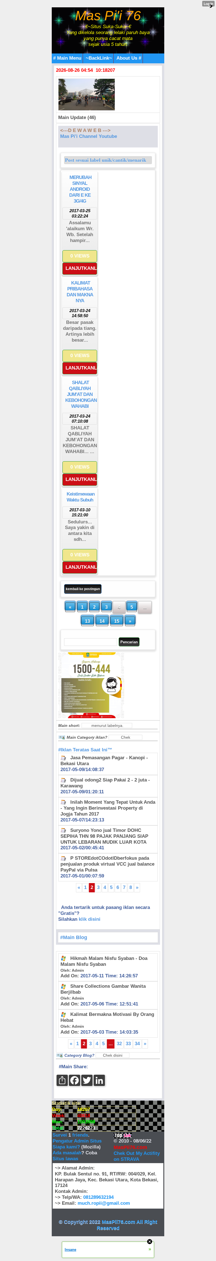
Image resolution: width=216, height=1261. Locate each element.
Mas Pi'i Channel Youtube (88, 136)
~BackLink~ (99, 58)
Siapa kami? (66, 1147)
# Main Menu (67, 58)
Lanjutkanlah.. (81, 268)
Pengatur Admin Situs (77, 1141)
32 (119, 1043)
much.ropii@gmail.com (104, 1203)
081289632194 (98, 1197)
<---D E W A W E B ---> (85, 130)
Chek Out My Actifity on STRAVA (137, 1156)
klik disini (89, 919)
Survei (60, 1135)
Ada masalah (67, 1152)
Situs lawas (65, 1158)
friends (80, 1135)
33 (128, 1043)
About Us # (128, 58)
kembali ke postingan (83, 589)
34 (137, 1043)
